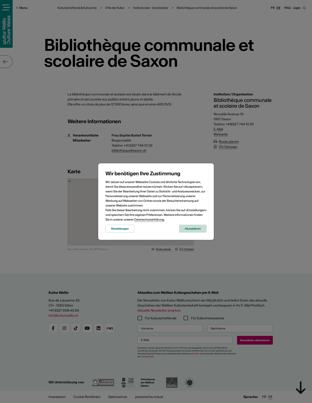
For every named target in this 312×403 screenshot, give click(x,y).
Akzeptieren (193, 228)
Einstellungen (120, 228)
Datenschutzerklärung (149, 219)
